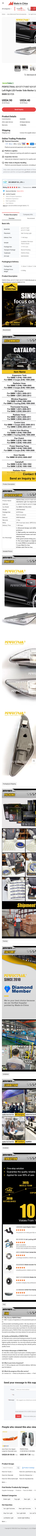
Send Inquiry (19, 109)
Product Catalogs (29, 1468)
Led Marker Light (8, 1518)
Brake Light (6, 1499)
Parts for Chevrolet (7, 1475)
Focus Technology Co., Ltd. (24, 1528)
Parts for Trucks (6, 1472)
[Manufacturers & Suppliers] (18, 3)
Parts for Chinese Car (25, 1475)
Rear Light (27, 1499)
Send (18, 1416)
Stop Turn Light (8, 1513)
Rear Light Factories (25, 1508)
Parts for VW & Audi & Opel (10, 1479)
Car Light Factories (9, 1508)
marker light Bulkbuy (24, 1518)
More (3, 1521)
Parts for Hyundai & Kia (26, 1479)
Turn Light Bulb (21, 1513)
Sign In (5, 205)
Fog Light (17, 1499)
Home (3, 14)
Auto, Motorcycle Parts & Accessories (16, 14)
